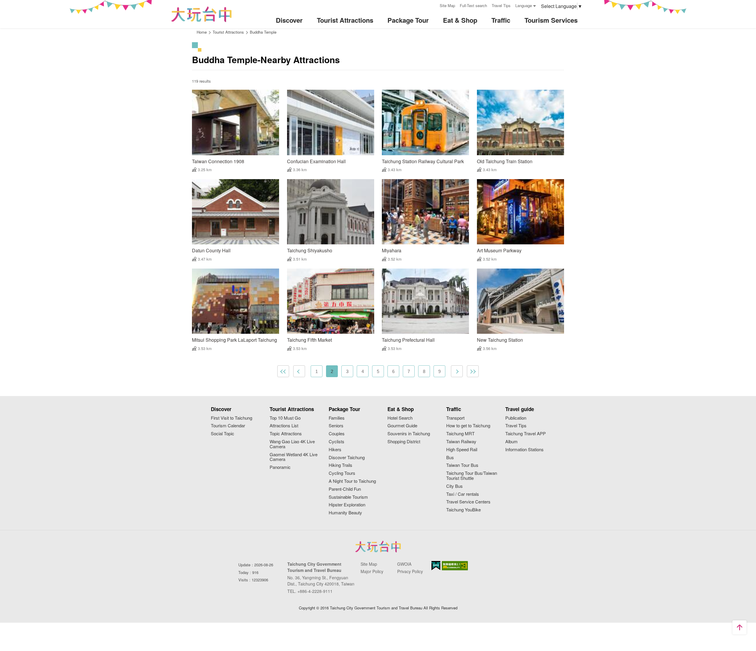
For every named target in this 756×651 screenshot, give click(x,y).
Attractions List (284, 425)
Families (337, 418)
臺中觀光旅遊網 (201, 14)
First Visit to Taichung (231, 418)
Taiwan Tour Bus (462, 465)
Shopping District (403, 441)
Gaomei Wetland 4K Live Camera (293, 457)
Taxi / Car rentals (462, 494)
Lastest (473, 371)
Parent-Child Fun (345, 489)
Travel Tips (501, 5)
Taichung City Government (378, 546)
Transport (455, 418)
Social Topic (222, 433)
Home (202, 32)
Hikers (335, 449)
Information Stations (524, 449)
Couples (337, 433)
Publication (515, 418)
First (283, 371)
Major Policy (372, 571)
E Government (435, 565)
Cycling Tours (342, 473)
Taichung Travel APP (525, 433)
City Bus (454, 486)
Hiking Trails (340, 465)
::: (433, 5)
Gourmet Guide (402, 425)
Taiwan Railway (461, 441)
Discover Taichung (347, 457)
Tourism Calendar (228, 425)
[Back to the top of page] (739, 627)
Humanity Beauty (345, 512)
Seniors (336, 425)
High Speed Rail (461, 449)
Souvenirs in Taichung (408, 433)
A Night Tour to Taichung (352, 481)
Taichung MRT (460, 433)
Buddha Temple (263, 32)
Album (511, 441)
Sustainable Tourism (348, 497)
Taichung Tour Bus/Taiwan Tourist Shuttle (471, 476)
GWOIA (404, 564)
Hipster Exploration (347, 504)
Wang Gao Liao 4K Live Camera (292, 444)
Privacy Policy (410, 571)
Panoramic (280, 467)
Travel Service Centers (468, 501)
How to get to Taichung (468, 425)
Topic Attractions (286, 433)
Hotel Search (400, 418)
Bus (450, 457)
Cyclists (336, 441)
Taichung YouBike (463, 509)
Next (457, 371)
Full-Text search (473, 5)
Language (523, 5)
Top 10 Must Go (285, 418)
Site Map (447, 5)
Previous (299, 371)
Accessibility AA (455, 565)
